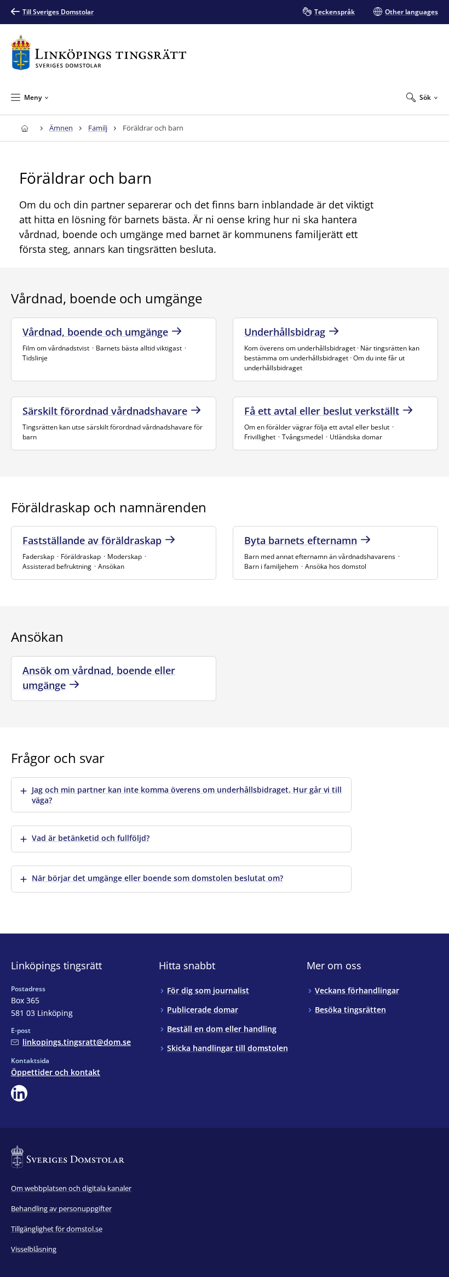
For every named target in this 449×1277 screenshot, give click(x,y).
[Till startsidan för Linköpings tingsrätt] (98, 52)
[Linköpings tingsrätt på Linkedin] (19, 1093)
